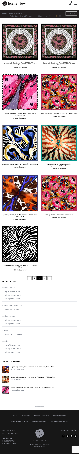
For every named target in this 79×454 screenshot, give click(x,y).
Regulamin (26, 416)
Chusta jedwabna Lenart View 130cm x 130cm (59, 215)
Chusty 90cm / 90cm (12, 299)
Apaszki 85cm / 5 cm (12, 292)
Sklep (15, 416)
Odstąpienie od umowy (59, 421)
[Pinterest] (67, 436)
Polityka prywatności (19, 421)
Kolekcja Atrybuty (8, 288)
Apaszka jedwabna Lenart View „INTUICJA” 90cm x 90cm (20, 64)
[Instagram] (71, 436)
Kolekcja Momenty (9, 316)
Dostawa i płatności (41, 416)
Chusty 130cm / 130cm (13, 295)
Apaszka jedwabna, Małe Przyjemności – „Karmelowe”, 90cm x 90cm (20, 215)
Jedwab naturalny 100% (13, 334)
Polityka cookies (59, 416)
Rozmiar (5, 341)
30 (50, 16)
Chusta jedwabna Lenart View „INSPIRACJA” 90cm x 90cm (20, 266)
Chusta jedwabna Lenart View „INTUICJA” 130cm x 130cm (59, 64)
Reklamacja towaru (39, 421)
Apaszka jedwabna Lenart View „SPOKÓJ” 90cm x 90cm (20, 164)
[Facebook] (63, 436)
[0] (70, 3)
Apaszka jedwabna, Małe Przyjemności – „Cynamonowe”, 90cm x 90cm (59, 165)
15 (47, 16)
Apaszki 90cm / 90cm (12, 309)
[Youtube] (75, 436)
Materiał (5, 330)
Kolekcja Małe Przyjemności (12, 305)
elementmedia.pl (39, 446)
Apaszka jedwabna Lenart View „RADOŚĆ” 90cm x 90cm (59, 114)
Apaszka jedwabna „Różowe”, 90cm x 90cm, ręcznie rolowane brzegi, (20, 114)
